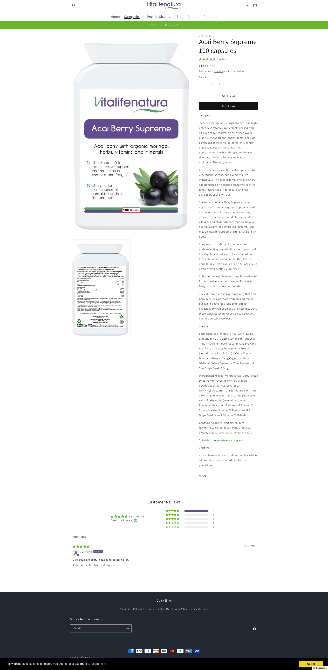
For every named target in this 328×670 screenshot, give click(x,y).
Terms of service (199, 608)
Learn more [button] (98, 663)
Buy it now (228, 106)
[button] (74, 5)
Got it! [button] (311, 663)
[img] (81, 546)
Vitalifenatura (83, 657)
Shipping (218, 71)
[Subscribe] (127, 628)
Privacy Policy (179, 608)
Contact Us (163, 608)
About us (125, 608)
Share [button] (205, 475)
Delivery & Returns (143, 608)
